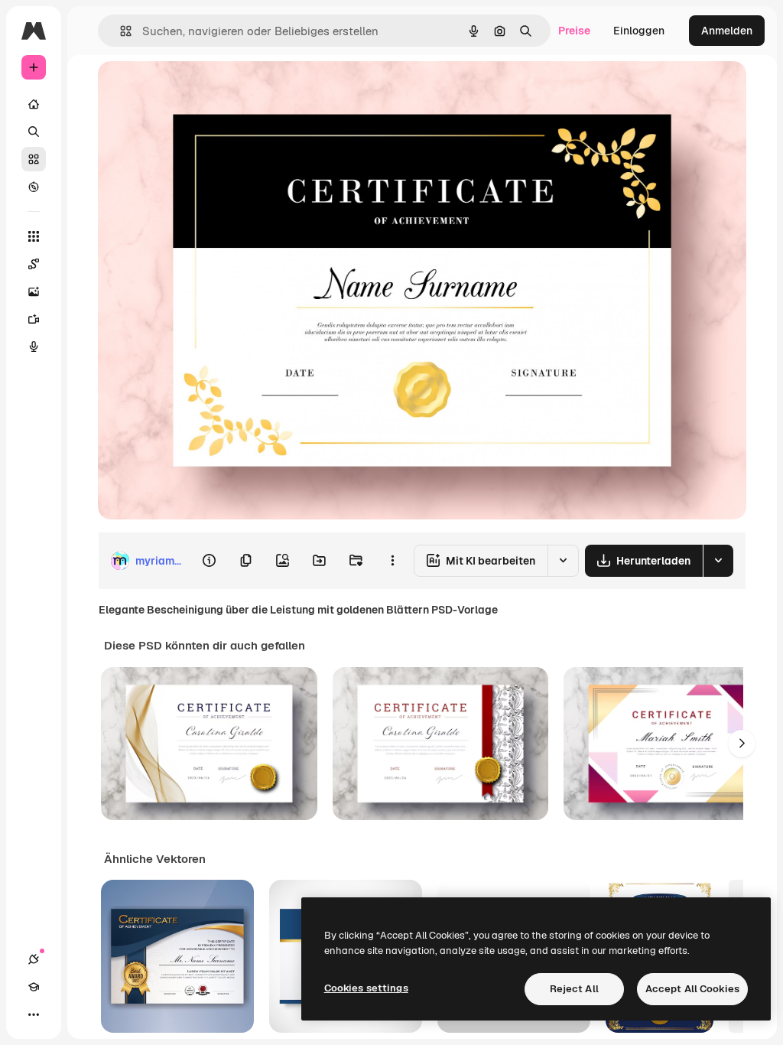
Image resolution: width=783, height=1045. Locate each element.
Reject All (574, 988)
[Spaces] (33, 264)
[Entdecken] (33, 186)
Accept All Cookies (692, 988)
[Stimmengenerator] (33, 346)
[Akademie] (33, 987)
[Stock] (33, 159)
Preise (574, 30)
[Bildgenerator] (33, 291)
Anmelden (726, 30)
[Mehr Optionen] (392, 560)
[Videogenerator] (33, 319)
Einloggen (638, 30)
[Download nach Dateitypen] (718, 561)
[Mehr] (33, 1014)
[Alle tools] (33, 236)
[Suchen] (33, 131)
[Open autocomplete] (120, 31)
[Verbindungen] (33, 959)
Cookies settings (366, 988)
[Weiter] (741, 743)
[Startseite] (33, 104)
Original (195, 90)
